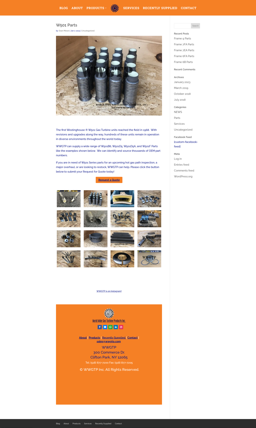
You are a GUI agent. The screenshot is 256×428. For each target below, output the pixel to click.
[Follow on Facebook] (100, 327)
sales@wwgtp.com (109, 341)
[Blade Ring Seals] (69, 267)
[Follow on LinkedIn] (116, 327)
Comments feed (184, 170)
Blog (63, 8)
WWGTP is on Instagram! (109, 291)
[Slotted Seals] (149, 207)
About (77, 8)
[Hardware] (149, 227)
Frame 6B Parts (183, 62)
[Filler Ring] (122, 267)
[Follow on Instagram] (121, 327)
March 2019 (181, 88)
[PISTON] (95, 227)
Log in (178, 158)
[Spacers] (149, 247)
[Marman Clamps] (122, 227)
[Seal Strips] (95, 267)
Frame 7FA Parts (184, 44)
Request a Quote (109, 180)
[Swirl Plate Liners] (149, 267)
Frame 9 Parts (182, 38)
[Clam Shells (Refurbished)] (95, 247)
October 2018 (182, 93)
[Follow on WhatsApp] (110, 327)
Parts (177, 117)
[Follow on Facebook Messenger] (105, 327)
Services (131, 8)
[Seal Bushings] (69, 247)
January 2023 (182, 82)
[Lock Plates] (69, 227)
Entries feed (181, 164)
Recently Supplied (160, 8)
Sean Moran (64, 31)
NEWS (178, 112)
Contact (189, 8)
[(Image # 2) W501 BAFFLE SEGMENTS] (122, 247)
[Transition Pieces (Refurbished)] (122, 207)
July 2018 (180, 99)
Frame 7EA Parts (184, 50)
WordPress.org (183, 176)
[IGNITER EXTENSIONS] (69, 207)
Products (95, 8)
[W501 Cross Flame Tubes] (95, 207)
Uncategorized (88, 31)
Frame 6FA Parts (184, 56)
